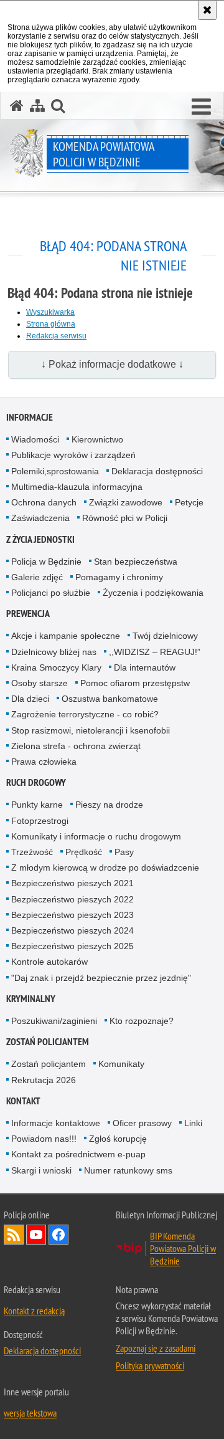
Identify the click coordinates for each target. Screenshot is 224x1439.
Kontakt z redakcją (34, 1310)
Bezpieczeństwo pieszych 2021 (72, 883)
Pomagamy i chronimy (119, 577)
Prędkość (83, 852)
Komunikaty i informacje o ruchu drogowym (96, 836)
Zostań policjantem (47, 1041)
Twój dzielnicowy (165, 636)
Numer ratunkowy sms (128, 1170)
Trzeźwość (32, 852)
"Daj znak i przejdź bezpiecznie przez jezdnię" (101, 978)
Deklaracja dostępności (157, 471)
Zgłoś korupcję (118, 1139)
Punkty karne (37, 805)
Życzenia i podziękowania (153, 593)
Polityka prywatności (150, 1365)
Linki (193, 1123)
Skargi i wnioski (41, 1170)
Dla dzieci (30, 699)
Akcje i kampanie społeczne (65, 636)
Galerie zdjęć (37, 577)
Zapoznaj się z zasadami (155, 1348)
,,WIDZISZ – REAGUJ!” (154, 652)
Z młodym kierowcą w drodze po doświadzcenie (105, 867)
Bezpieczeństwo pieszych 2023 (72, 915)
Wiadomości (35, 439)
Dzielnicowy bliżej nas (53, 652)
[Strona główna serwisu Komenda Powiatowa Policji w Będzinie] (17, 105)
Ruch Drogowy (36, 782)
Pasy (124, 852)
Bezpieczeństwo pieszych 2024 (72, 930)
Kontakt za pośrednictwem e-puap (78, 1154)
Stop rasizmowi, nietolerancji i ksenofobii (90, 730)
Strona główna (50, 324)
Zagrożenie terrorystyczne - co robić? (85, 714)
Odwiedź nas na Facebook (58, 1235)
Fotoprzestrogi (39, 821)
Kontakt (23, 1100)
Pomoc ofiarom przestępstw (135, 683)
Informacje (29, 417)
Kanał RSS (14, 1235)
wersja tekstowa (30, 1413)
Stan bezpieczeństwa (135, 562)
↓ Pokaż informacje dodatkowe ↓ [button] (112, 364)
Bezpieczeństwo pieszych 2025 (72, 946)
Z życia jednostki (40, 539)
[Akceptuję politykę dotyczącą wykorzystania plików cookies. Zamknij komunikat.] (207, 10)
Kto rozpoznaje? (142, 1021)
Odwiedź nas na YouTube (36, 1235)
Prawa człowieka (44, 762)
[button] (201, 107)
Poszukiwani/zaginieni (54, 1021)
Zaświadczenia (40, 518)
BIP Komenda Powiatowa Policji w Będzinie (183, 1248)
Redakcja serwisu (56, 336)
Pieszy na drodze (109, 805)
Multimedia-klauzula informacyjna (76, 487)
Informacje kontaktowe (55, 1123)
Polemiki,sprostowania (55, 471)
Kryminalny (30, 998)
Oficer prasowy (142, 1123)
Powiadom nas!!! (44, 1139)
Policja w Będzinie (46, 562)
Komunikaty (121, 1064)
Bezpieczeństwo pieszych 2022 (72, 899)
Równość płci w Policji (124, 518)
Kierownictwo (97, 439)
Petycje (189, 502)
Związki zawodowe (125, 502)
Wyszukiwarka (50, 312)
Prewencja (28, 613)
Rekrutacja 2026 (43, 1080)
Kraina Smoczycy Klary (56, 667)
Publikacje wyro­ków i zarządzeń (73, 455)
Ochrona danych (44, 502)
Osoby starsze (39, 683)
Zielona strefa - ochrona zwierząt (76, 746)
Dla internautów (144, 667)
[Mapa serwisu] (37, 105)
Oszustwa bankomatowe (110, 699)
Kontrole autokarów (49, 962)
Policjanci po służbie (50, 593)
